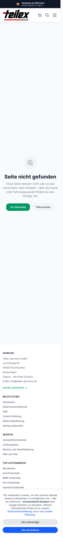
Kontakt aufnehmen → (15, 387)
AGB (5, 411)
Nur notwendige (30, 522)
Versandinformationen (15, 439)
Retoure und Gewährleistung (18, 449)
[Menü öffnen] (55, 15)
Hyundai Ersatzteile (13, 487)
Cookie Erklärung (12, 416)
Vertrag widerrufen (13, 425)
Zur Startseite (18, 207)
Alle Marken (9, 468)
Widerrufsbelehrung (13, 420)
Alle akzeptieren (30, 530)
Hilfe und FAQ (10, 454)
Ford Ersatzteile (11, 482)
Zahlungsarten (10, 444)
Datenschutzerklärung (15, 406)
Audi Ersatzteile (11, 473)
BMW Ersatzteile (11, 477)
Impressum (9, 402)
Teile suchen (43, 207)
